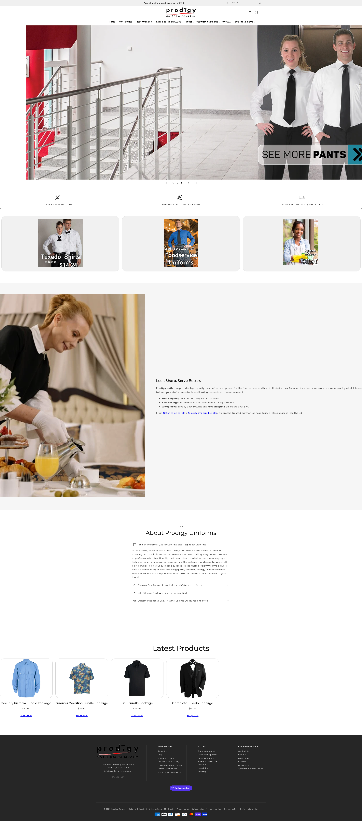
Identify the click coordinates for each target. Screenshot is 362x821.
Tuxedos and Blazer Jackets (208, 763)
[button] (125, 22)
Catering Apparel (173, 413)
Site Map (202, 771)
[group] (181, 102)
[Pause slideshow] (196, 183)
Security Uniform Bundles (202, 413)
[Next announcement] (228, 3)
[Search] (260, 4)
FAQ (160, 754)
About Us (162, 751)
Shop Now (26, 715)
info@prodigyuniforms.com (117, 771)
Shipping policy (230, 809)
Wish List (242, 761)
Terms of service (213, 809)
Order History (245, 765)
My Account (244, 758)
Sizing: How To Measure (169, 772)
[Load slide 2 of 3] (177, 183)
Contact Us (243, 751)
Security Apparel (206, 758)
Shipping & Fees (166, 758)
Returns (242, 754)
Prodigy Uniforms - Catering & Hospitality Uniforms (134, 809)
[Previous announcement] (100, 3)
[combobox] (246, 3)
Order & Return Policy (168, 761)
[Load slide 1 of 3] (173, 183)
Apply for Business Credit (250, 768)
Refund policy (198, 809)
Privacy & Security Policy (170, 765)
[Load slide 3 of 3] (182, 183)
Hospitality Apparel (207, 754)
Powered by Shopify (165, 809)
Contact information (249, 809)
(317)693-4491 (122, 767)
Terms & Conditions (167, 768)
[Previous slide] (166, 183)
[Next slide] (189, 183)
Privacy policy (183, 809)
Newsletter (203, 768)
